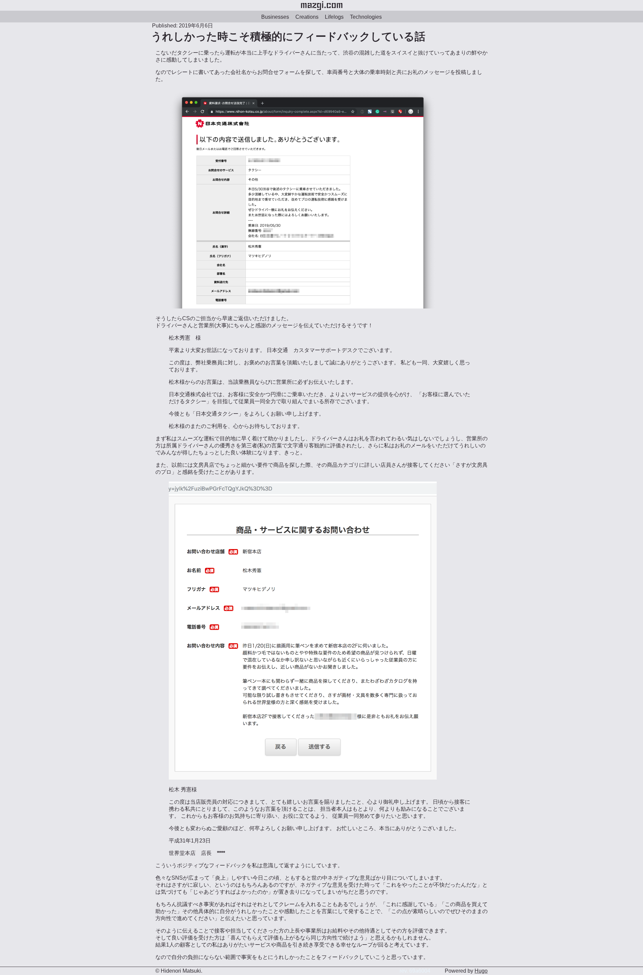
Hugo (481, 971)
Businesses (275, 17)
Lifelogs (334, 17)
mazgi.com (321, 5)
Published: (164, 25)
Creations (306, 17)
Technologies (366, 17)
